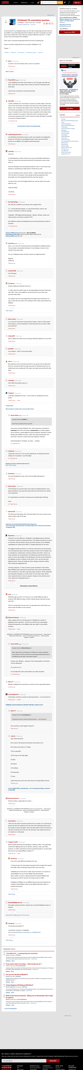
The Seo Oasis (9, 405)
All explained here (16, 667)
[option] (70, 87)
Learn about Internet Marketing (47, 1068)
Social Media (64, 135)
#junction (40, 52)
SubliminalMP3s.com (11, 236)
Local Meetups (64, 150)
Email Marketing (65, 131)
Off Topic (18, 955)
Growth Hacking (65, 133)
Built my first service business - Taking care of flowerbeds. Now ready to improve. (29, 996)
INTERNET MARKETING (23, 24)
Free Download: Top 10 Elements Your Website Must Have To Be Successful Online (29, 525)
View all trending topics (10, 1008)
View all (78, 115)
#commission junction (31, 52)
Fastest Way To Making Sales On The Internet (17, 915)
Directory (58, 1067)
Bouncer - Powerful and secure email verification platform (69, 92)
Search (60, 2)
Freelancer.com (72, 1069)
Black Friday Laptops (11, 465)
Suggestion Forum (65, 154)
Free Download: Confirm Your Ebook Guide (28, 126)
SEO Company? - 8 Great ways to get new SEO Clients (20, 409)
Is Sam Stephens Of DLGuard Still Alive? (19, 985)
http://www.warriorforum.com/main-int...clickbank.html (24, 932)
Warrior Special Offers (35, 1067)
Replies (8, 961)
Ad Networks (64, 127)
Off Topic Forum (65, 149)
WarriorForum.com (66, 26)
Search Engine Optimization (67, 125)
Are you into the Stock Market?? (17, 974)
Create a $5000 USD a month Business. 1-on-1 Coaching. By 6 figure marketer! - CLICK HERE (29, 789)
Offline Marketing (65, 136)
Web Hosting (9, 310)
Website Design (65, 146)
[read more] (34, 959)
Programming (64, 144)
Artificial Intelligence (66, 124)
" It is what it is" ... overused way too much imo (22, 953)
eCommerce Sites (65, 139)
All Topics (63, 119)
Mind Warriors (64, 142)
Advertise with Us (50, 15)
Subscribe (33, 24)
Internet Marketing (20, 965)
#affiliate (7, 52)
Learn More (69, 108)
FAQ (18, 1067)
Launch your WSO (69, 32)
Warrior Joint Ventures (66, 147)
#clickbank (13, 52)
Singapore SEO (11, 527)
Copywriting (64, 138)
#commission (21, 52)
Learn (33, 2)
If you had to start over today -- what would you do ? (24, 964)
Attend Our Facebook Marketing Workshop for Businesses (21, 524)
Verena (63, 22)
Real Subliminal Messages (13, 234)
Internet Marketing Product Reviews (69, 141)
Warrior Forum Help (66, 152)
